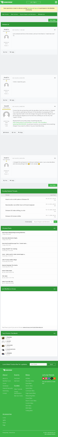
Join (31, 2)
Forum (4, 383)
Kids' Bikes (28, 405)
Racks (4, 422)
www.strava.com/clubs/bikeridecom (33, 327)
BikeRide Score (7, 381)
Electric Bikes (29, 386)
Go (55, 221)
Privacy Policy (5, 432)
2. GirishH (8, 341)
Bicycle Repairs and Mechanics (28, 14)
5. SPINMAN (8, 353)
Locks (4, 418)
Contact (5, 393)
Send (51, 364)
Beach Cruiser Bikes (31, 401)
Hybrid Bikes (29, 388)
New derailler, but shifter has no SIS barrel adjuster (20, 205)
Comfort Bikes (29, 403)
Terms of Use (12, 432)
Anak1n (6, 29)
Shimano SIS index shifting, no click (15, 210)
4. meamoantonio (10, 349)
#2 (55, 78)
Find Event (17, 378)
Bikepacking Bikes (30, 396)
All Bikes (28, 378)
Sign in (34, 2)
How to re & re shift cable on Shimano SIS (17, 199)
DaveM (6, 106)
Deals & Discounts (8, 388)
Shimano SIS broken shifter (13, 216)
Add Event (16, 381)
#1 (55, 29)
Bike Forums (5, 14)
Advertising (5, 391)
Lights (4, 420)
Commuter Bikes (30, 391)
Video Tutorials (18, 389)
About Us (5, 378)
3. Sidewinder (9, 345)
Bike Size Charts (18, 396)
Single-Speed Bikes (31, 393)
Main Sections (14, 14)
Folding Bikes (29, 410)
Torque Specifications (18, 392)
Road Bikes (29, 383)
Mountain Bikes (30, 381)
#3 (55, 106)
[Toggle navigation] (56, 2)
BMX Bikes (28, 408)
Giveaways (5, 386)
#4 (55, 158)
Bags (4, 425)
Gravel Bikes (29, 398)
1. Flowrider (8, 337)
